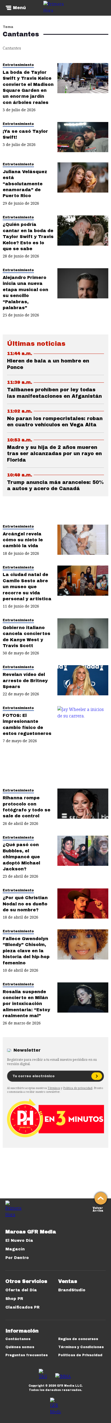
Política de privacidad (77, 1088)
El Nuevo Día (19, 1241)
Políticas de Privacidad (80, 1355)
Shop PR (14, 1299)
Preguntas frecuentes (26, 1355)
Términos (54, 1088)
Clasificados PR (22, 1307)
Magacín (15, 1249)
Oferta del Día (21, 1290)
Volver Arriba (98, 1208)
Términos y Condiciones (81, 1347)
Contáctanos (17, 1339)
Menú (19, 8)
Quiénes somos (19, 1347)
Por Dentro (17, 1258)
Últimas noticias (36, 343)
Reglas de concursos (78, 1339)
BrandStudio (71, 1290)
